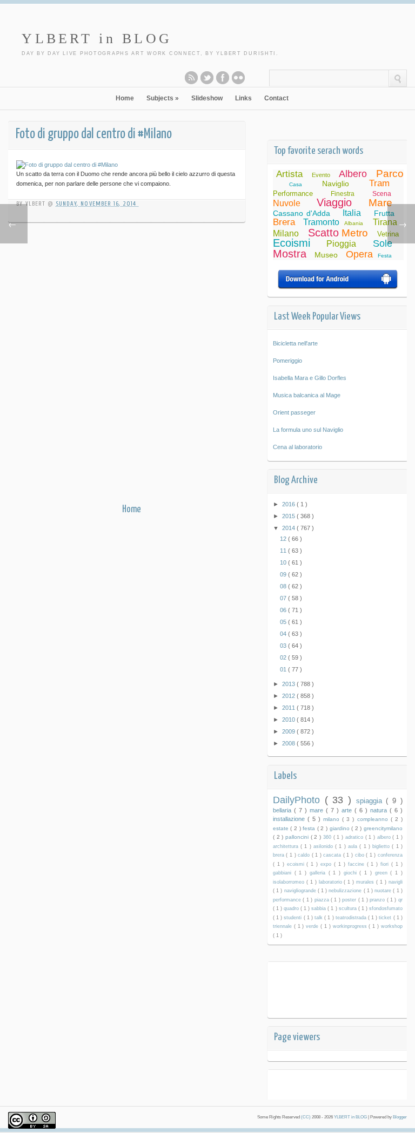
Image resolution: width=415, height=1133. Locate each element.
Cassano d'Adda (301, 213)
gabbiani (283, 873)
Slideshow (207, 98)
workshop (392, 926)
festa (310, 828)
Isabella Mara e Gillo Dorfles (309, 378)
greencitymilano (383, 828)
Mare (380, 202)
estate (282, 828)
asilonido (324, 846)
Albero (353, 173)
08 (284, 586)
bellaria (283, 810)
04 (284, 633)
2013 (289, 684)
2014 (289, 528)
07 (284, 598)
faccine (357, 864)
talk (319, 917)
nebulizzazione (346, 890)
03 (284, 645)
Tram (379, 183)
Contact (276, 98)
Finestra (342, 194)
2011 (289, 707)
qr (400, 900)
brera (279, 855)
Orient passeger (294, 412)
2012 (289, 696)
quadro (292, 908)
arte (348, 810)
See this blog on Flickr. (238, 77)
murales (366, 882)
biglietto (382, 846)
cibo (360, 855)
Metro (355, 233)
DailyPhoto (299, 800)
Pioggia (341, 243)
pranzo (378, 900)
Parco (390, 173)
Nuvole (286, 203)
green (383, 873)
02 (284, 657)
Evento (321, 175)
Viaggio (334, 202)
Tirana (385, 222)
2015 (289, 516)
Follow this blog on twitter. (206, 77)
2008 (289, 743)
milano (332, 819)
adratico (355, 837)
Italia (352, 213)
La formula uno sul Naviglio (308, 429)
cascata (333, 855)
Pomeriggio (287, 360)
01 (284, 669)
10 (284, 562)
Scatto (323, 233)
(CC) (306, 1117)
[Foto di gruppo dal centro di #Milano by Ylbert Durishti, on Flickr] (67, 164)
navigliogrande (301, 890)
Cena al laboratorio (297, 447)
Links (243, 98)
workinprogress (351, 926)
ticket (386, 917)
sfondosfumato (386, 908)
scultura (348, 908)
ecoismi (297, 864)
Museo (326, 254)
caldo (305, 855)
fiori (385, 864)
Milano (286, 233)
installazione (290, 819)
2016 (289, 504)
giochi (352, 873)
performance (288, 900)
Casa (295, 184)
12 (284, 538)
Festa (385, 256)
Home (125, 98)
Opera (359, 254)
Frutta (384, 213)
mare (318, 810)
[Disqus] (131, 365)
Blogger (400, 1117)
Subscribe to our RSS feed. (191, 77)
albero (385, 837)
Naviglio (335, 183)
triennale (283, 926)
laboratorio (331, 882)
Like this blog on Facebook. (222, 77)
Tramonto (321, 222)
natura (380, 810)
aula (353, 846)
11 (284, 550)
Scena (381, 194)
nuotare (383, 890)
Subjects (162, 98)
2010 (289, 719)
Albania (353, 223)
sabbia (319, 908)
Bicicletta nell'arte (295, 343)
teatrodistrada (352, 917)
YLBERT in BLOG (97, 38)
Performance (293, 193)
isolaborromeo (289, 882)
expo (327, 864)
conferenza (390, 855)
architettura (286, 846)
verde (313, 926)
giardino (341, 828)
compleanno (374, 819)
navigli (396, 882)
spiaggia (371, 801)
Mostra (289, 254)
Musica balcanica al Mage (306, 395)
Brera (284, 222)
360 (328, 837)
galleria (319, 873)
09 (284, 574)
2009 (289, 731)
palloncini (298, 837)
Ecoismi (291, 243)
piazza (322, 900)
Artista (289, 174)
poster (350, 900)
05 (284, 622)
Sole (382, 243)
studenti (293, 917)
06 (284, 610)
